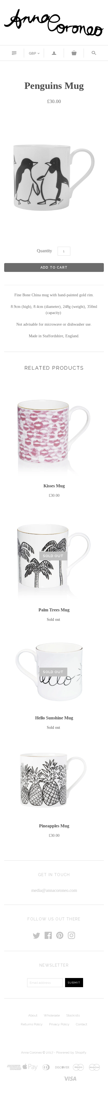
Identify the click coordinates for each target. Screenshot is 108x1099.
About (32, 1015)
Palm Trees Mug (54, 610)
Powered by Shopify (71, 1052)
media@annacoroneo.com (54, 890)
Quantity (44, 250)
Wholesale (52, 1015)
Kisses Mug (54, 485)
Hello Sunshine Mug (54, 717)
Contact (81, 1024)
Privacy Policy (59, 1024)
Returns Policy (32, 1024)
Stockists (73, 1015)
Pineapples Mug (54, 825)
